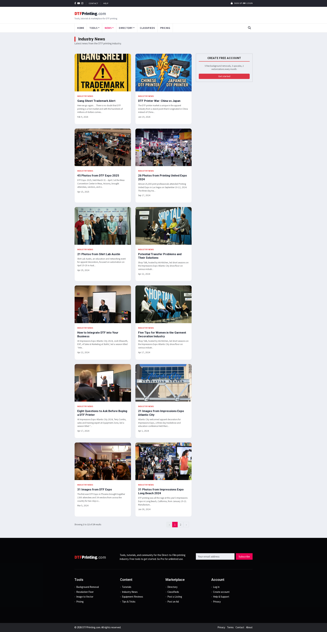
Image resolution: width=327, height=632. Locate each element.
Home (80, 28)
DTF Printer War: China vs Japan (159, 100)
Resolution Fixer (85, 591)
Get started (224, 76)
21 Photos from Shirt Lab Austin (98, 254)
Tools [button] (93, 28)
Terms (230, 627)
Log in (216, 587)
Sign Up (238, 3)
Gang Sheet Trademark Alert (96, 100)
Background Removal (87, 587)
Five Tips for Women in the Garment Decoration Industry (162, 334)
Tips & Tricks (128, 601)
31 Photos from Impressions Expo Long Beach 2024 (161, 491)
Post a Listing (174, 596)
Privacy (217, 601)
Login (249, 3)
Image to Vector (84, 596)
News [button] (108, 28)
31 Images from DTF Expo (94, 489)
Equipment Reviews (132, 596)
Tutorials (126, 587)
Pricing (165, 28)
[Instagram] (82, 3)
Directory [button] (126, 28)
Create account (221, 591)
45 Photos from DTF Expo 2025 (98, 175)
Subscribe (244, 556)
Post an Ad (173, 601)
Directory (172, 587)
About (249, 627)
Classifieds (147, 28)
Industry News (85, 96)
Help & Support (221, 596)
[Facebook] (75, 3)
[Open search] (249, 28)
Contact (93, 3)
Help (105, 3)
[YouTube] (78, 3)
